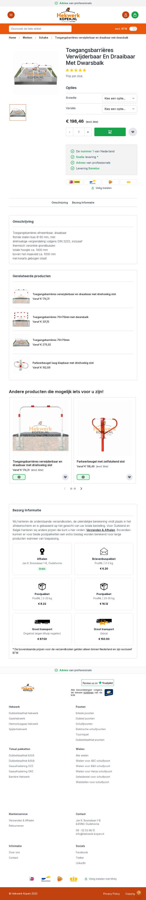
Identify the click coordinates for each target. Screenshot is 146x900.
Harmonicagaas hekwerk (23, 723)
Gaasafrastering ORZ (21, 771)
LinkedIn (81, 862)
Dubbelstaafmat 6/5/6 (21, 755)
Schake (43, 37)
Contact (13, 857)
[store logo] (68, 15)
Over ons (14, 852)
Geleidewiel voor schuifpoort (93, 776)
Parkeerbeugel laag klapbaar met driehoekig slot (63, 362)
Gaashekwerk (17, 718)
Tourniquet (82, 734)
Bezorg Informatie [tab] (83, 202)
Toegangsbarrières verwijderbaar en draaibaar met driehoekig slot (74, 294)
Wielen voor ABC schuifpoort (93, 760)
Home (12, 37)
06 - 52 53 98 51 (85, 830)
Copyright (131, 893)
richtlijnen (88, 692)
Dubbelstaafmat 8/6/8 (22, 760)
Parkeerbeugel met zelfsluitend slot (101, 461)
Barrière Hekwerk (19, 776)
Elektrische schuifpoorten (91, 729)
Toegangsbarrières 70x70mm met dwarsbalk (60, 317)
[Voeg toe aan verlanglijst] (133, 132)
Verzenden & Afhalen (100, 530)
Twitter (80, 857)
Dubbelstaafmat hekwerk (23, 713)
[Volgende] (81, 488)
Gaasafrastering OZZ (21, 766)
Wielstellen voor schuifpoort (92, 782)
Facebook (82, 852)
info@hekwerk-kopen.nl (90, 833)
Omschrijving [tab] (60, 202)
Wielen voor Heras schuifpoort (94, 771)
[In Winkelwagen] (110, 132)
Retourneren (16, 825)
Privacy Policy (111, 893)
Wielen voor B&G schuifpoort (93, 766)
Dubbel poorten (85, 718)
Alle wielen (82, 755)
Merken (27, 37)
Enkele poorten (85, 713)
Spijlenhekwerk (18, 729)
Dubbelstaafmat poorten (90, 739)
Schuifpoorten (84, 723)
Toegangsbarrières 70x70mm (51, 339)
